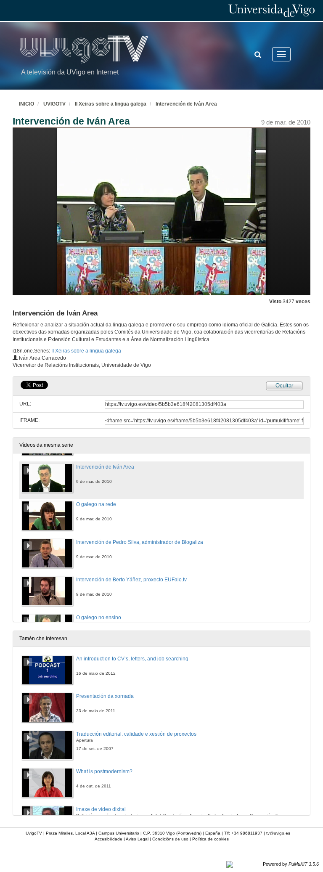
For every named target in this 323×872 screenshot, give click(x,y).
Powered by (291, 864)
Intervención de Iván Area (186, 104)
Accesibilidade (108, 839)
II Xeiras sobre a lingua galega (110, 104)
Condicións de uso (170, 839)
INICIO (26, 104)
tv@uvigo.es (278, 833)
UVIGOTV (54, 104)
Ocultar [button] (284, 385)
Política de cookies (210, 839)
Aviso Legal (137, 839)
